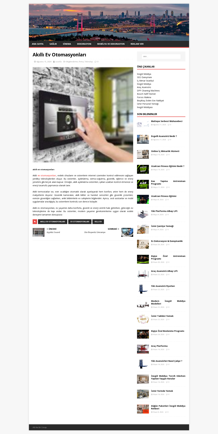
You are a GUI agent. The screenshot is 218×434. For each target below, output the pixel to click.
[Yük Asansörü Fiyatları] (143, 291)
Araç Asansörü (144, 87)
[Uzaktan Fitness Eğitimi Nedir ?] (143, 171)
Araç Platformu (159, 346)
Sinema (67, 43)
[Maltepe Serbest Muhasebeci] (143, 127)
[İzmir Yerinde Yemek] (143, 396)
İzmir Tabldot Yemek (162, 316)
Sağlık (53, 43)
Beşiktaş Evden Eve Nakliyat (150, 100)
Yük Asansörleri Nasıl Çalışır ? (166, 361)
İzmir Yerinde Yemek (162, 390)
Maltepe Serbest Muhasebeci (166, 121)
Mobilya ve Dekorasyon (111, 43)
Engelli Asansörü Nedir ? (164, 136)
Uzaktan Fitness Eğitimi (163, 196)
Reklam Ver (137, 43)
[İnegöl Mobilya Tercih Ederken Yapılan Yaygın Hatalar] (143, 381)
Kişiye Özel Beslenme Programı (167, 331)
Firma (81, 61)
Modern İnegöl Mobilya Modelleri (168, 302)
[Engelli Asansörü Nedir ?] (143, 142)
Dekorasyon (84, 43)
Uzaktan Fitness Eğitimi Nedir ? (167, 166)
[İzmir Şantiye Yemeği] (143, 231)
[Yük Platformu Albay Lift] (143, 216)
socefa (58, 61)
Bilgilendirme (72, 61)
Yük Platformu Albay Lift (164, 211)
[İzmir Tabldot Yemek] (143, 321)
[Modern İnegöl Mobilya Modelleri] (143, 306)
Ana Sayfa (37, 43)
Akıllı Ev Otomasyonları (52, 221)
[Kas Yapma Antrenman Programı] (143, 186)
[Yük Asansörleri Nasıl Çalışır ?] (143, 366)
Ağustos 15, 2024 (43, 61)
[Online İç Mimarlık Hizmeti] (143, 156)
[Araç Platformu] (143, 351)
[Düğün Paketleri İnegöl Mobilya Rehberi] (143, 411)
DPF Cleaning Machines (148, 90)
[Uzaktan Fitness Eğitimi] (143, 201)
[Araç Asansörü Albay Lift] (143, 276)
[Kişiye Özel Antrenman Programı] (143, 261)
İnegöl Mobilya (144, 74)
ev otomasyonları (47, 175)
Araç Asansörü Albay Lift (164, 271)
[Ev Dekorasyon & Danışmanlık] (143, 246)
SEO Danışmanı (144, 77)
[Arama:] (161, 56)
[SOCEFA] (109, 39)
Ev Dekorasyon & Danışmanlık (167, 241)
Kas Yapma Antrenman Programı (168, 182)
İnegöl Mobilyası (145, 107)
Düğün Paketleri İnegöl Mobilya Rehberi (168, 407)
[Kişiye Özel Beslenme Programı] (143, 336)
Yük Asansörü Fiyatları (163, 286)
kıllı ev (98, 221)
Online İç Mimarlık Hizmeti (165, 151)
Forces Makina (144, 97)
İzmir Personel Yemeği (148, 103)
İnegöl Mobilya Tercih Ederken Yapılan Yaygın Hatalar (168, 377)
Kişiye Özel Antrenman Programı (168, 257)
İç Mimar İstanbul (145, 80)
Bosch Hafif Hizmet (146, 93)
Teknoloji (89, 61)
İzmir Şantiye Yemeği (162, 226)
